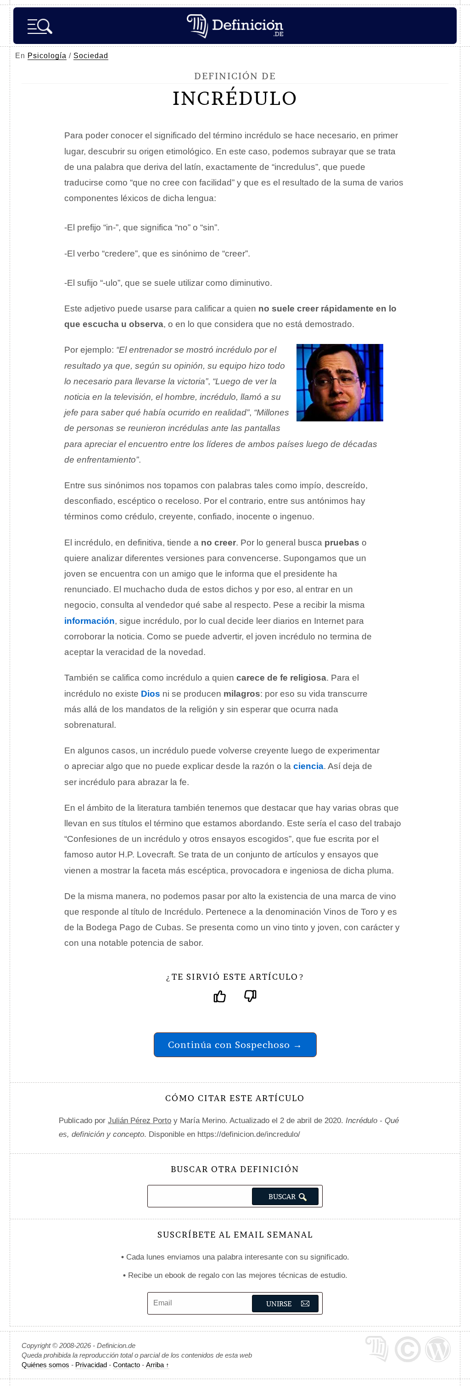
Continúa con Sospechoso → (235, 1044)
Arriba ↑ (157, 1365)
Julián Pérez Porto (139, 1120)
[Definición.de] (235, 25)
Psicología (47, 56)
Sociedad (90, 56)
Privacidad (91, 1365)
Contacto (126, 1365)
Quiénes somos (45, 1365)
